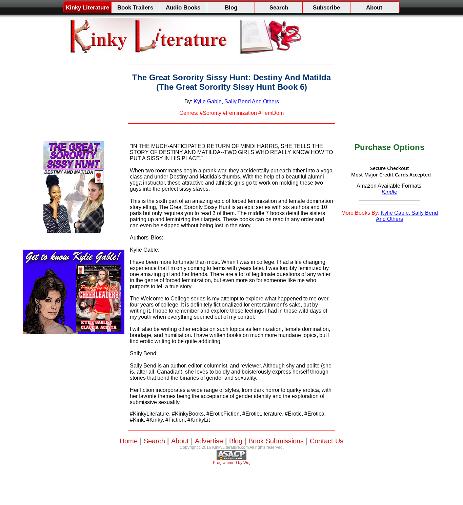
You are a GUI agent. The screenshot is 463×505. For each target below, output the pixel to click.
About (374, 7)
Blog (231, 7)
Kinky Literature (87, 7)
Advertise (209, 441)
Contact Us (326, 441)
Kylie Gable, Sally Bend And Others (236, 101)
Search (278, 7)
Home (129, 441)
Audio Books (183, 7)
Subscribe (326, 7)
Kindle (389, 192)
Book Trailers (135, 7)
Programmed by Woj (231, 462)
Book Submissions (276, 441)
